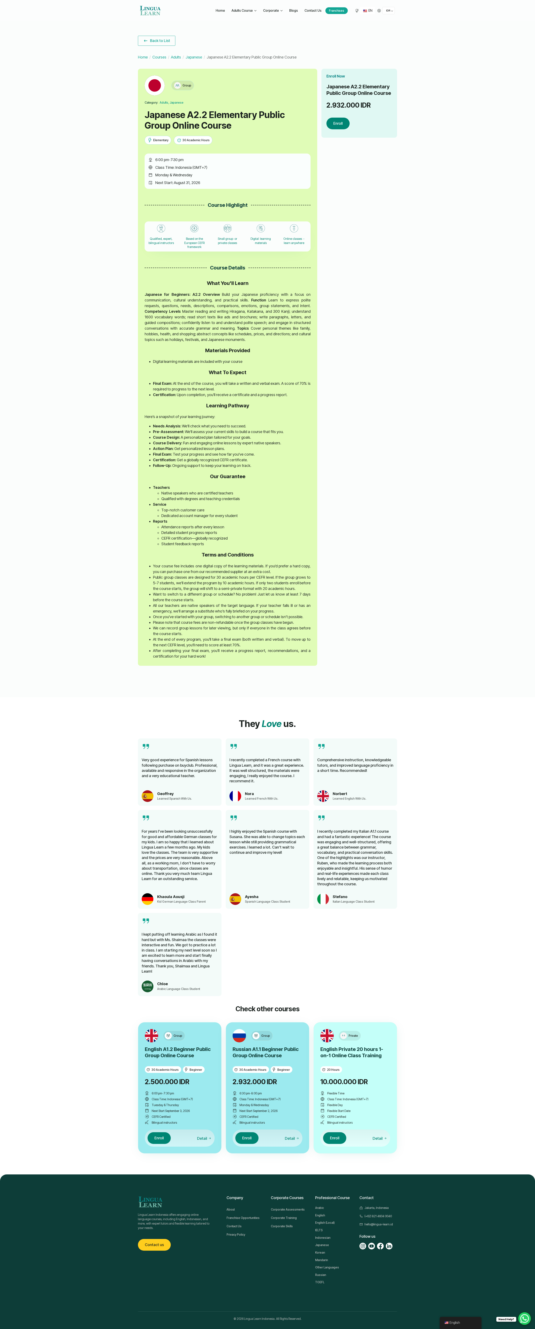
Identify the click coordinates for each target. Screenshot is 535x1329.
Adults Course (242, 11)
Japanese (194, 57)
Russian (320, 1275)
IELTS (319, 1230)
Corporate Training (284, 1218)
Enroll (338, 123)
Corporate (271, 11)
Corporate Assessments (288, 1209)
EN (370, 10)
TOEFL (319, 1282)
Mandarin (321, 1260)
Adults (176, 57)
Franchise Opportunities (243, 1218)
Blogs (293, 11)
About (231, 1209)
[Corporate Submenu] (282, 10)
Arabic (319, 1208)
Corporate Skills (282, 1226)
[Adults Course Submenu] (256, 10)
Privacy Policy (236, 1234)
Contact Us (312, 11)
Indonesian (322, 1237)
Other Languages (327, 1267)
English (320, 1215)
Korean (320, 1252)
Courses (159, 57)
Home (220, 11)
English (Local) (325, 1222)
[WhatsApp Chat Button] (524, 1318)
